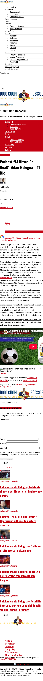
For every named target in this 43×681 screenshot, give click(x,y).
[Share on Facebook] (24, 212)
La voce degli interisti (19, 59)
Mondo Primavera (17, 57)
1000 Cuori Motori (17, 55)
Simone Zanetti (6, 208)
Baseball (13, 36)
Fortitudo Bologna (17, 26)
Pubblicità (8, 640)
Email (3, 443)
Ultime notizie (10, 7)
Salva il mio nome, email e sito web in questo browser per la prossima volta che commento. (20, 453)
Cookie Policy (9, 646)
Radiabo (8, 64)
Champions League (18, 12)
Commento (5, 420)
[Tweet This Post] (24, 214)
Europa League (11, 19)
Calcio (7, 21)
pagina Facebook (30, 380)
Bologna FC (9, 9)
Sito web (3, 448)
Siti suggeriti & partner (13, 655)
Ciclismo (13, 38)
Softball (13, 48)
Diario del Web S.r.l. (8, 660)
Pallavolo (13, 43)
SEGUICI (3, 373)
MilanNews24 (6, 277)
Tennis (12, 50)
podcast (7, 387)
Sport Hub (9, 52)
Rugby (12, 45)
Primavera (14, 14)
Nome (3, 439)
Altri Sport (9, 33)
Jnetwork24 (14, 62)
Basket (8, 24)
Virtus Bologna (16, 29)
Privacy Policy (10, 649)
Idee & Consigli (11, 69)
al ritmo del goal (23, 384)
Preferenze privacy (11, 652)
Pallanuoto (14, 40)
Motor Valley (10, 31)
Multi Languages (12, 67)
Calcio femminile (17, 17)
